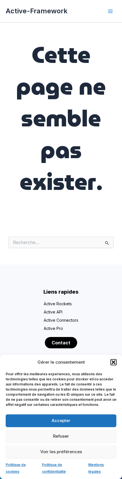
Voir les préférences (61, 451)
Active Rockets (58, 303)
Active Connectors (61, 320)
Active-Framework (37, 11)
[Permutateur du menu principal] (110, 11)
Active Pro (53, 328)
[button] (113, 362)
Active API (53, 312)
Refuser (61, 436)
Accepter (61, 420)
